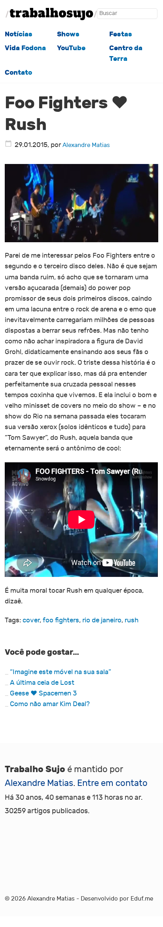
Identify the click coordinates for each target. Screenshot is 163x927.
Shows (68, 34)
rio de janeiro (101, 620)
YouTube (71, 48)
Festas (120, 34)
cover (31, 620)
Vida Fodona (25, 48)
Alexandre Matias (86, 145)
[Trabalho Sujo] (51, 14)
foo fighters (61, 620)
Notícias (18, 34)
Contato (18, 72)
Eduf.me (142, 898)
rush (131, 620)
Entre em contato (112, 783)
